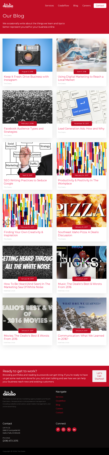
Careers (86, 5)
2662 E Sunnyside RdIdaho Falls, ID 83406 (11, 431)
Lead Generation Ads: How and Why (81, 128)
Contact (100, 5)
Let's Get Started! (99, 376)
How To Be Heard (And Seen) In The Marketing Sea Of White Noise (27, 285)
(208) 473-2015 (10, 441)
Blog (75, 5)
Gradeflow (63, 5)
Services (49, 5)
